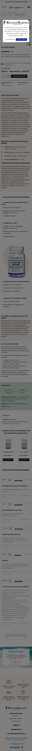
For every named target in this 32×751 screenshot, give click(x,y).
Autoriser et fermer (21, 39)
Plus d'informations (10, 39)
